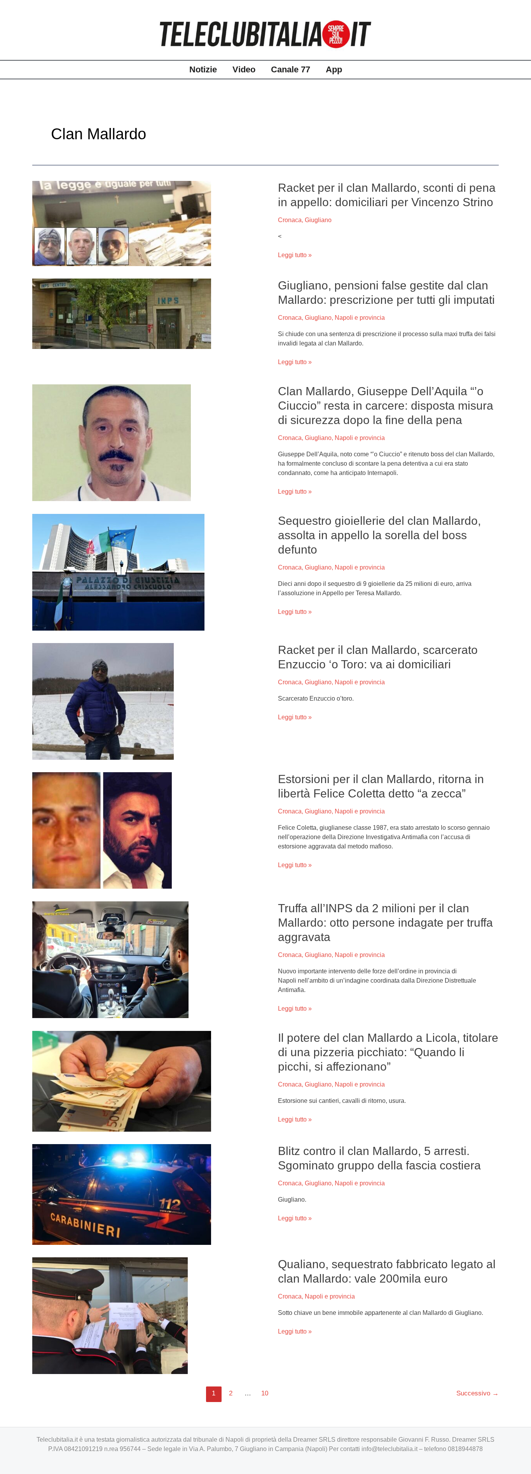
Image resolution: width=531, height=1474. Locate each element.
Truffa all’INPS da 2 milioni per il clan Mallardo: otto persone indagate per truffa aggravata (385, 922)
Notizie (203, 69)
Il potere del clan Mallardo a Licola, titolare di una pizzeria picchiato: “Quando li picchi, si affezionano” (388, 1052)
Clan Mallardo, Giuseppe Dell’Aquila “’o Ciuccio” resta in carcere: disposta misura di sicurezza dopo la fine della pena (385, 405)
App (334, 69)
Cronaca (290, 220)
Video (243, 69)
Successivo (477, 1393)
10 (264, 1393)
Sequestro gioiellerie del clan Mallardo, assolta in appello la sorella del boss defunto (379, 535)
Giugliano (318, 220)
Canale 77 (290, 69)
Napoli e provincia (360, 317)
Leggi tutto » (295, 255)
